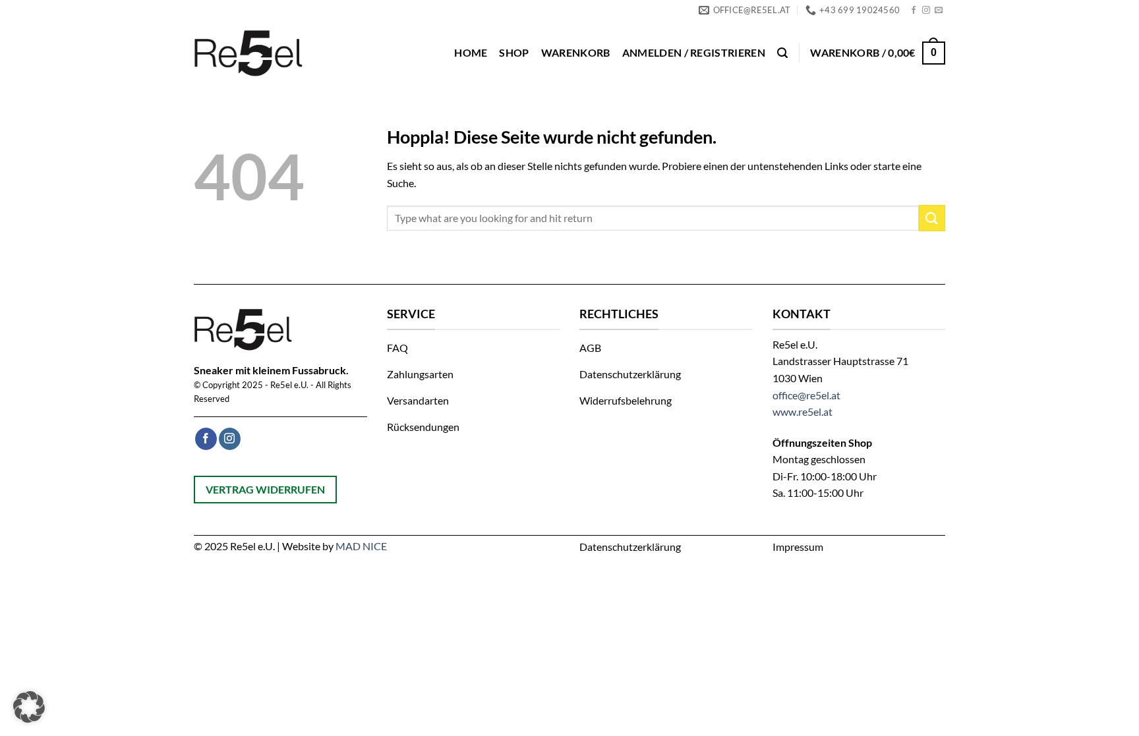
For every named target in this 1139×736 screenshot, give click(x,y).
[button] (693, 52)
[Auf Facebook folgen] (914, 10)
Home (470, 52)
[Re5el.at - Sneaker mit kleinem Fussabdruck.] (252, 53)
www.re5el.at (802, 411)
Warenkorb (575, 52)
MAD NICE (361, 546)
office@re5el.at (806, 395)
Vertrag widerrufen (265, 489)
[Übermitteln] (932, 218)
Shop (514, 52)
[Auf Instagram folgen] (926, 10)
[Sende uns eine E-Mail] (939, 10)
